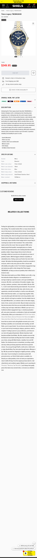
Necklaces (10, 365)
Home (2, 10)
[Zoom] (33, 23)
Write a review (18, 200)
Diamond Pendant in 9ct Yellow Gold (21, 317)
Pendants (4, 365)
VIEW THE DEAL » (18, 2)
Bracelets (18, 365)
